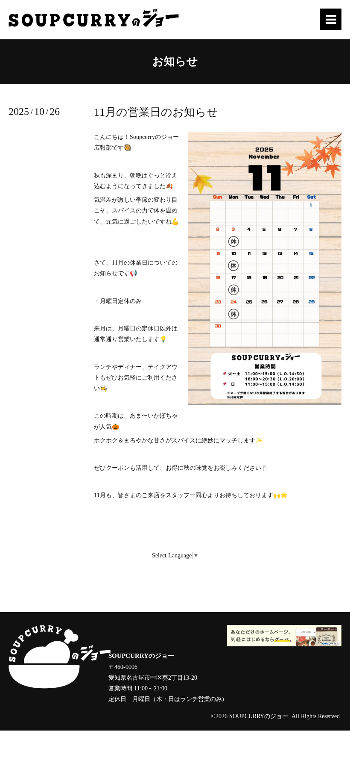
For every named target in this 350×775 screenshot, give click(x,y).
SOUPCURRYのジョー (258, 716)
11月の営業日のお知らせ (156, 112)
